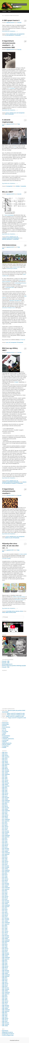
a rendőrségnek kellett (9, 287)
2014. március (5, 879)
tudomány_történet (19, 611)
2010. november (5, 937)
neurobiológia (5, 740)
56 (25, 41)
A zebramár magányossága (7, 121)
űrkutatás (4, 747)
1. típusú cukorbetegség (9, 215)
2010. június (4, 944)
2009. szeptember (6, 957)
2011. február (5, 932)
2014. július (4, 873)
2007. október (5, 990)
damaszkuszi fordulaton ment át (8, 307)
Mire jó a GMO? (7, 192)
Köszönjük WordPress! (14, 1040)
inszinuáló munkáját (6, 558)
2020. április (4, 791)
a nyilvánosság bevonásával (20, 283)
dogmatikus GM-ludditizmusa (15, 300)
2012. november (5, 902)
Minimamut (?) (7, 664)
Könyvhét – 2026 (5, 661)
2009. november (5, 954)
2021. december (5, 770)
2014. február (5, 880)
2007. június (4, 996)
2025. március (5, 755)
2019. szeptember (6, 800)
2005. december (5, 1022)
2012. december (5, 900)
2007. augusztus (5, 993)
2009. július (4, 960)
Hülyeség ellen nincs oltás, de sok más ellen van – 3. (10, 545)
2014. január (4, 881)
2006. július (4, 1012)
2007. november (5, 989)
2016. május (4, 841)
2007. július (4, 995)
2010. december (5, 935)
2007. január (4, 1003)
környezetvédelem (6, 735)
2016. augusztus (5, 836)
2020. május (4, 790)
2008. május (4, 980)
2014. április (4, 877)
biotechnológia (5, 724)
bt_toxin (6, 35)
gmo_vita (16, 34)
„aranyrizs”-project (16, 267)
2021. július (4, 775)
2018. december (5, 807)
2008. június (4, 979)
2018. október (5, 809)
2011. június (4, 927)
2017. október (5, 817)
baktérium (4, 239)
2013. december (5, 883)
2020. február (5, 794)
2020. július (4, 787)
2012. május (4, 910)
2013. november (5, 884)
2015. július (4, 855)
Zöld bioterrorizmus (9, 245)
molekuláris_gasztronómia (7, 238)
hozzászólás (17, 35)
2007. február (5, 1002)
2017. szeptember (6, 819)
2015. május (4, 858)
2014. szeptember (6, 870)
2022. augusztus (5, 764)
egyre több (21, 280)
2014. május (4, 876)
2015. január (4, 864)
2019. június (4, 804)
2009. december (5, 953)
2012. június (4, 909)
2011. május (4, 928)
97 (25, 348)
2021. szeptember (6, 774)
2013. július (4, 890)
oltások (3, 612)
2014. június (4, 874)
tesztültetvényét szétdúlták (11, 268)
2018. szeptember (6, 810)
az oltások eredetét (23, 554)
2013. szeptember (6, 887)
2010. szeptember (6, 940)
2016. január (4, 847)
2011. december (5, 918)
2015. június (4, 857)
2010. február (5, 950)
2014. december (5, 865)
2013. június (4, 892)
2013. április (4, 895)
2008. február (5, 985)
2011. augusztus (5, 924)
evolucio (4, 728)
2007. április (4, 999)
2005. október (5, 1025)
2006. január (4, 1021)
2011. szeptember (6, 922)
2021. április (4, 778)
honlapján (16, 382)
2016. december (5, 831)
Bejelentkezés (5, 1030)
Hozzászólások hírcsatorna (8, 1033)
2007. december (5, 988)
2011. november (5, 919)
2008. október (5, 973)
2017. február (5, 828)
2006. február (5, 1020)
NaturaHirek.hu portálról (20, 599)
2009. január (4, 969)
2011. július (4, 925)
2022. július (4, 765)
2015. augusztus (5, 854)
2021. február (5, 781)
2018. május (4, 813)
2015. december (5, 848)
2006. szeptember (6, 1009)
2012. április (4, 912)
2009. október (5, 956)
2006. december (5, 1005)
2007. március (5, 1001)
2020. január (4, 796)
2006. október (5, 1008)
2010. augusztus (5, 941)
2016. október (5, 834)
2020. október (5, 784)
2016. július (4, 838)
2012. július (4, 908)
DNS (6, 114)
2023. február (5, 761)
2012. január (4, 916)
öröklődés (18, 186)
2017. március (5, 826)
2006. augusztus (5, 1011)
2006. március (5, 1018)
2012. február (5, 915)
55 (25, 245)
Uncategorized (21, 34)
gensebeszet (11, 35)
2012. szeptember (6, 905)
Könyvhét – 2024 (5, 667)
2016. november (5, 832)
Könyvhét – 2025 (5, 662)
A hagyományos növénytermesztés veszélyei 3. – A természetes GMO (8, 44)
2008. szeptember (6, 974)
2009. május (4, 963)
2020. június (4, 788)
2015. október (5, 851)
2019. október (5, 799)
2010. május (4, 945)
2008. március (5, 983)
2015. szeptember (6, 852)
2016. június (4, 839)
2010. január (4, 951)
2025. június (4, 754)
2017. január (4, 829)
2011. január (4, 934)
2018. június (4, 812)
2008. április (4, 982)
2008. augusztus (5, 976)
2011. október (5, 921)
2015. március (5, 861)
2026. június (4, 752)
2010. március (5, 948)
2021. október (5, 772)
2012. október (5, 903)
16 (25, 192)
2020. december (5, 783)
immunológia (8, 611)
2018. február (5, 816)
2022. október (5, 762)
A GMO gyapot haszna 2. (11, 20)
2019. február (5, 806)
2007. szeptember (6, 992)
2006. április (4, 1017)
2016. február (5, 845)
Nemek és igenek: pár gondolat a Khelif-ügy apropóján (14, 665)
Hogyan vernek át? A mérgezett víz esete (16, 713)
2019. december (5, 797)
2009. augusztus (5, 958)
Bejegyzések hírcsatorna (7, 1032)
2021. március (5, 780)
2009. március (5, 966)
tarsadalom (13, 483)
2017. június (4, 823)
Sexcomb (19, 22)
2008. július (4, 977)
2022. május (4, 767)
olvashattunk (7, 281)
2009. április (4, 964)
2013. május (4, 893)
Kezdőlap (4, 11)
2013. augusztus (5, 889)
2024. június (4, 758)
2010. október (5, 938)
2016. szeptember (6, 835)
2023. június (4, 759)
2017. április (4, 825)
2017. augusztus (5, 820)
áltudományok (5, 722)
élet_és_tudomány (10, 34)
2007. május (4, 998)
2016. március (5, 844)
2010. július (4, 942)
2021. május (4, 777)
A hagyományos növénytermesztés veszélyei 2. (8, 491)
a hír (15, 147)
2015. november (5, 849)
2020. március (5, 793)
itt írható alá (22, 339)
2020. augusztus (5, 786)
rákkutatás (4, 741)
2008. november (5, 972)
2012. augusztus (5, 906)
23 (25, 489)
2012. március (5, 913)
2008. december (5, 970)
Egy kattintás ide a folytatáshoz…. (10, 31)
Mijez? (9, 11)
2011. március (5, 931)
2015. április (4, 860)
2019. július (4, 803)
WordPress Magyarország (7, 1035)
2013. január (4, 899)
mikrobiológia (5, 737)
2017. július (4, 822)
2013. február (5, 897)
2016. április (4, 842)
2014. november (5, 867)
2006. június (4, 1014)
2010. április (4, 947)
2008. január (4, 986)
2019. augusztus (5, 802)
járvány (13, 611)
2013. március (5, 896)
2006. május (4, 1015)
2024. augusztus (5, 756)
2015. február (5, 863)
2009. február (5, 967)
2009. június (4, 961)
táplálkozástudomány (6, 743)
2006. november (5, 1006)
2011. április (4, 929)
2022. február (5, 768)
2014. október (5, 868)
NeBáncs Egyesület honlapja (19, 596)
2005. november (5, 1024)
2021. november (5, 771)
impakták (4, 733)
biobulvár (24, 482)
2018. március (5, 815)
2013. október (5, 886)
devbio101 (4, 725)
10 (25, 20)
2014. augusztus (5, 871)
